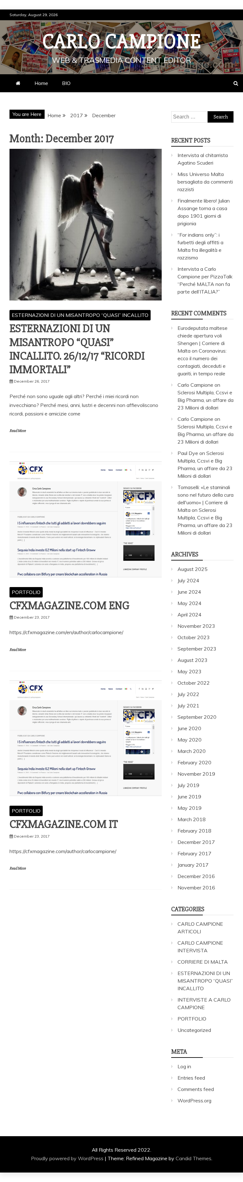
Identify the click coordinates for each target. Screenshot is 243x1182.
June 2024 (189, 592)
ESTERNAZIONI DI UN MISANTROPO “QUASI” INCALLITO (80, 315)
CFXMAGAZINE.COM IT (63, 824)
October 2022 (194, 683)
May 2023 (190, 671)
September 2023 (197, 649)
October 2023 (194, 637)
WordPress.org (194, 1100)
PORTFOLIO (26, 592)
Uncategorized (194, 1030)
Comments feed (196, 1089)
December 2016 (196, 876)
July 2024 (188, 580)
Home (41, 83)
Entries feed (191, 1078)
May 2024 (190, 603)
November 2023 (196, 626)
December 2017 (196, 842)
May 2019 (190, 808)
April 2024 (190, 614)
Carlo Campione (121, 41)
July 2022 (188, 694)
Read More (17, 430)
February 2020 (194, 762)
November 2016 (196, 887)
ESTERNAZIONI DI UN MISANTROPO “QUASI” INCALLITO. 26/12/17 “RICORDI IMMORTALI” (77, 349)
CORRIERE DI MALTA (203, 962)
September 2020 (197, 717)
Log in (184, 1066)
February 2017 (194, 853)
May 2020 (190, 739)
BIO (66, 83)
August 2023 (193, 660)
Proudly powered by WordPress (68, 1158)
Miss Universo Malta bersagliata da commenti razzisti (205, 181)
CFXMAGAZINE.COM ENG (69, 606)
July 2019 (188, 785)
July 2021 (188, 705)
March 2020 (192, 751)
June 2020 (189, 728)
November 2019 (196, 774)
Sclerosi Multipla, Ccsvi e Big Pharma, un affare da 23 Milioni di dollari (206, 400)
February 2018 (194, 830)
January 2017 (193, 865)
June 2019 (189, 796)
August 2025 (193, 569)
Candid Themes (193, 1158)
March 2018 (192, 819)
